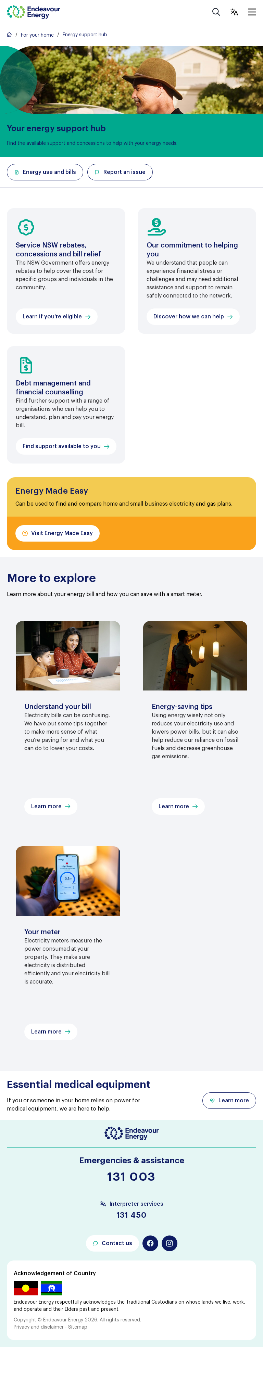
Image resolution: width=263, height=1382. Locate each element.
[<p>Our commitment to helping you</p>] (197, 270)
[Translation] (234, 12)
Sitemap (77, 1327)
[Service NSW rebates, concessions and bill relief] (66, 270)
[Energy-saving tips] (195, 722)
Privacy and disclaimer (39, 1327)
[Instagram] (169, 1243)
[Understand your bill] (68, 722)
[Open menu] (252, 12)
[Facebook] (150, 1243)
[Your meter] (68, 947)
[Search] (216, 12)
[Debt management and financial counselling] (66, 404)
